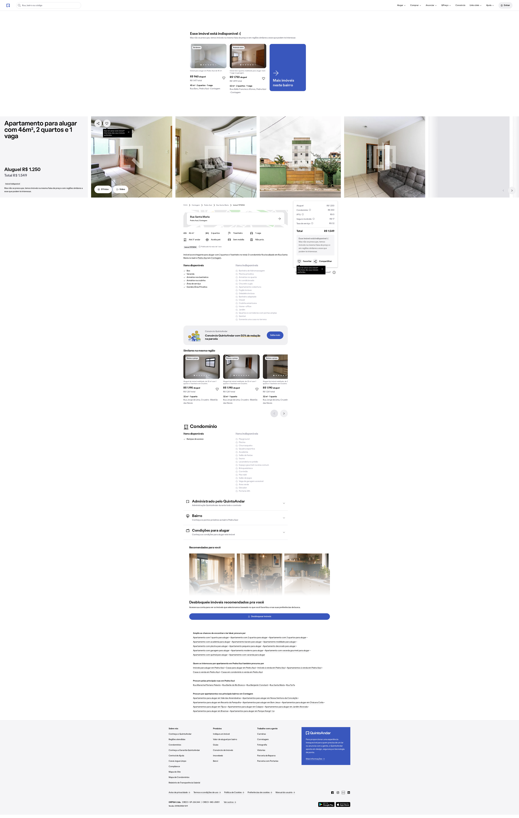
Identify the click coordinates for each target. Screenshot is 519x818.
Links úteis (474, 5)
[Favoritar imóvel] (107, 123)
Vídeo (122, 189)
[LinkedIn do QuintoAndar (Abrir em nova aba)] (348, 792)
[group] (208, 68)
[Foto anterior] (195, 56)
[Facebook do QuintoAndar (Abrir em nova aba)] (332, 792)
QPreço (444, 5)
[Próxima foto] (221, 56)
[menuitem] (401, 5)
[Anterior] (503, 190)
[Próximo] (512, 190)
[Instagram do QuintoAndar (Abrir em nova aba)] (338, 792)
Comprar (414, 5)
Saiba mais (275, 335)
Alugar (400, 5)
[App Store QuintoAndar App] (343, 804)
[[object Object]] (129, 132)
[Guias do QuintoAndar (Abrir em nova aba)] (343, 792)
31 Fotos (105, 189)
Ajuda (488, 5)
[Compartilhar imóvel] (98, 123)
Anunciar (430, 5)
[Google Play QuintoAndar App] (326, 804)
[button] (235, 503)
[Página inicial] (8, 5)
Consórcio (460, 5)
